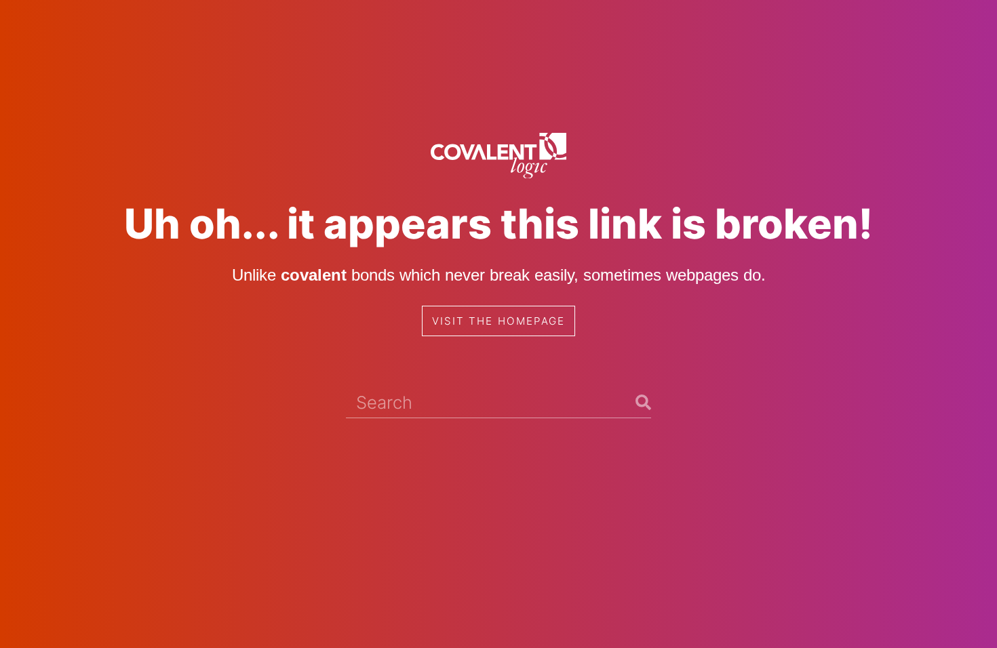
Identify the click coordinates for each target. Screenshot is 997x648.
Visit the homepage (499, 321)
